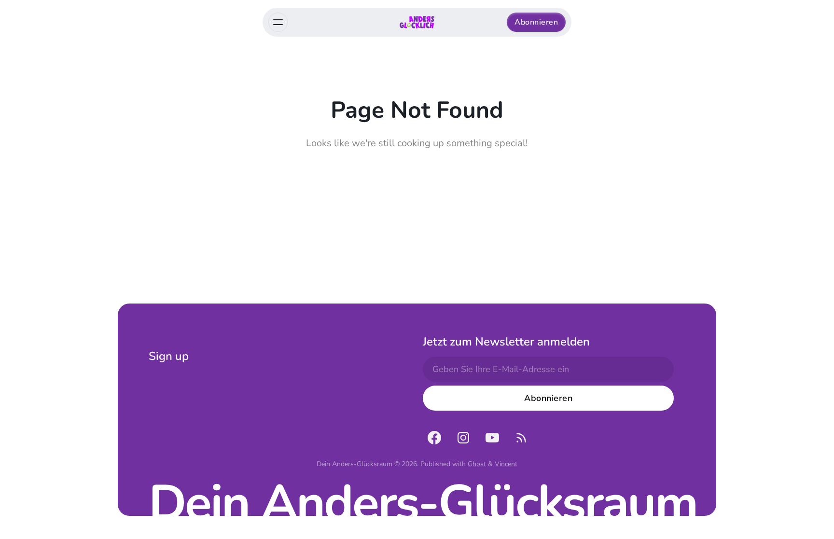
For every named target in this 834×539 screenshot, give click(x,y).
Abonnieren (536, 22)
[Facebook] (434, 437)
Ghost (477, 464)
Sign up (169, 356)
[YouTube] (492, 437)
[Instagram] (463, 437)
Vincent (506, 464)
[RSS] (521, 437)
